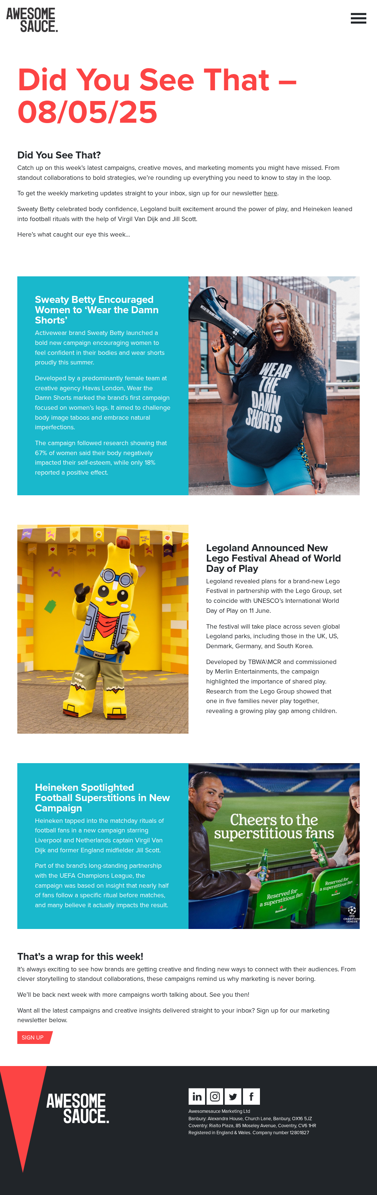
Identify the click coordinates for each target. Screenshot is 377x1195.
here (270, 193)
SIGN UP (32, 1037)
